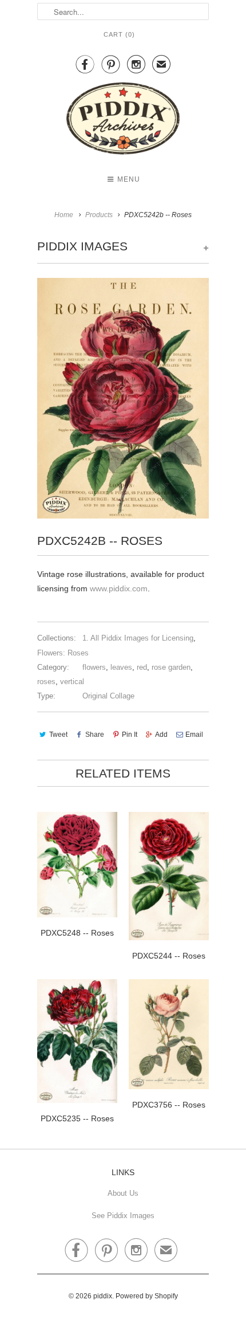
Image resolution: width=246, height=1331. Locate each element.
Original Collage (108, 696)
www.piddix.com (119, 588)
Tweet (58, 735)
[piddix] (123, 120)
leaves (121, 667)
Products (99, 215)
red (142, 667)
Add (161, 735)
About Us (123, 1193)
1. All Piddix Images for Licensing (137, 638)
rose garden (171, 667)
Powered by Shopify (147, 1296)
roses (46, 681)
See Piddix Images (123, 1215)
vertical (72, 681)
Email (194, 735)
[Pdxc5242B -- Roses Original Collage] (123, 398)
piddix (102, 1296)
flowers (94, 667)
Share (94, 735)
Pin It (129, 735)
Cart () (119, 34)
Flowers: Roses (63, 653)
